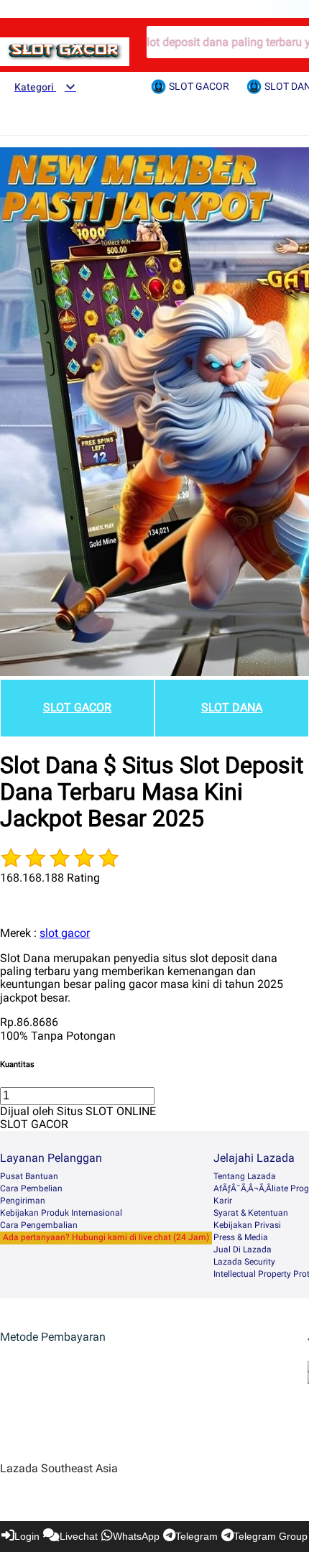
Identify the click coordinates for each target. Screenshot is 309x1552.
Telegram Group (271, 1536)
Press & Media (240, 1237)
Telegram (196, 1536)
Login (27, 1536)
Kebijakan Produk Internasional (61, 1213)
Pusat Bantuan (29, 1176)
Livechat (79, 1536)
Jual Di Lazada (242, 1249)
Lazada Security (244, 1262)
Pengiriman (22, 1201)
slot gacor (65, 933)
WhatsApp (136, 1536)
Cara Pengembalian (39, 1225)
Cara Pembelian (31, 1188)
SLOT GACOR (77, 707)
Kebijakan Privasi (247, 1225)
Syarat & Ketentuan (250, 1213)
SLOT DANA (231, 707)
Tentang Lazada (244, 1176)
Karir (222, 1201)
